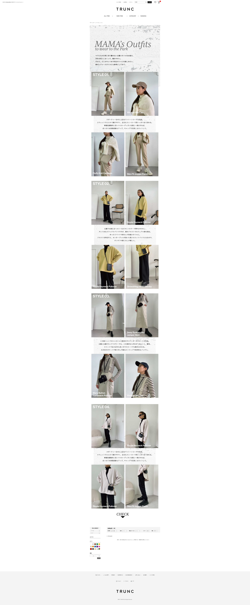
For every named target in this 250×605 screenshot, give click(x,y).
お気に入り (155, 2)
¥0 (158, 3)
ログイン (130, 2)
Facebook (126, 581)
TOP (90, 22)
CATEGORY (132, 16)
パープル (97, 22)
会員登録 (125, 2)
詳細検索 (149, 2)
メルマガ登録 (118, 2)
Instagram (119, 581)
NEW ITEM (120, 16)
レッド (101, 22)
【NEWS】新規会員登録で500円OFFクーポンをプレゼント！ (13, 2)
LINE (133, 581)
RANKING (143, 16)
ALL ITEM (107, 16)
